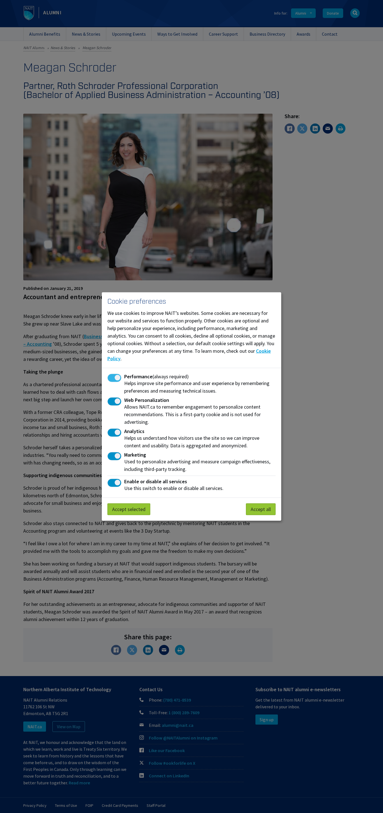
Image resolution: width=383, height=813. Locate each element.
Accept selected (129, 509)
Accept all (261, 509)
